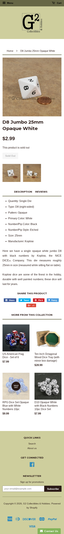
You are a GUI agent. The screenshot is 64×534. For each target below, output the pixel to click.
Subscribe (53, 488)
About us (32, 448)
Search (32, 443)
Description (23, 191)
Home (10, 50)
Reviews (41, 191)
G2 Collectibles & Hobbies (36, 503)
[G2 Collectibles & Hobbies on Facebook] (32, 464)
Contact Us (50, 531)
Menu (9, 3)
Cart (59, 3)
